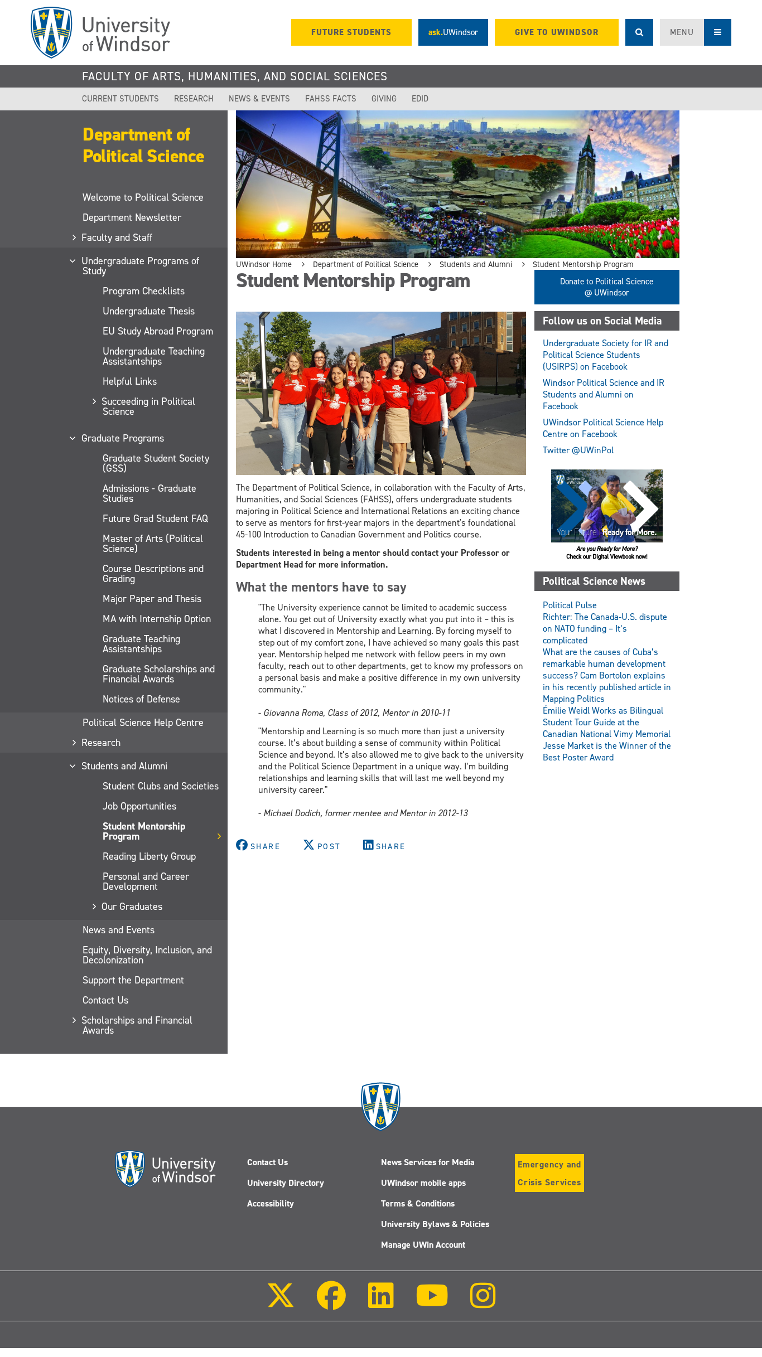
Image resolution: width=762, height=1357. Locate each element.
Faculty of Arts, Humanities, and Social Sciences (235, 76)
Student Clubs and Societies (161, 786)
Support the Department (133, 980)
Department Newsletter (132, 217)
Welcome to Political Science (143, 197)
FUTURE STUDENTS (351, 32)
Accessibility (270, 1203)
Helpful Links (130, 381)
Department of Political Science (144, 145)
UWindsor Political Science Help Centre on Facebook (603, 428)
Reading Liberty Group (149, 856)
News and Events (119, 930)
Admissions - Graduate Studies (149, 493)
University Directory (285, 1183)
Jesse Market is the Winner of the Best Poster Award (607, 751)
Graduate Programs (123, 438)
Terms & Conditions (418, 1203)
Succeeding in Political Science (149, 406)
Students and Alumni (125, 766)
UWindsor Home (264, 264)
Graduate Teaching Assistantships (141, 644)
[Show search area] (639, 32)
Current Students (120, 98)
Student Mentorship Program (144, 831)
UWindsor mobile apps (423, 1183)
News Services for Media (428, 1162)
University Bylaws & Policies (435, 1224)
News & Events (259, 98)
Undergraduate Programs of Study (141, 266)
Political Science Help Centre (143, 722)
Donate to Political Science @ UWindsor (606, 287)
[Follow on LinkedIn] (380, 1303)
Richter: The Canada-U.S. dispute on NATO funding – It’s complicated (605, 628)
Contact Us (105, 1000)
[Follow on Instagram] (483, 1303)
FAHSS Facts (330, 98)
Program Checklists (144, 291)
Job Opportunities (139, 806)
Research (194, 98)
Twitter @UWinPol (578, 450)
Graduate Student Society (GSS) (156, 463)
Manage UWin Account (423, 1245)
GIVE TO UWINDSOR (557, 32)
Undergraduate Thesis (149, 311)
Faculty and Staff (117, 237)
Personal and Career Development (146, 881)
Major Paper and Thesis (152, 598)
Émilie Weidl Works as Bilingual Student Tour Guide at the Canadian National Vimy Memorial (607, 722)
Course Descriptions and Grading (153, 573)
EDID (420, 98)
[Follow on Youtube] (432, 1303)
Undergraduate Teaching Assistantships (154, 356)
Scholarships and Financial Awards (137, 1025)
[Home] (100, 33)
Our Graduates (132, 906)
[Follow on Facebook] (331, 1303)
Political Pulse (570, 605)
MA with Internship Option (157, 619)
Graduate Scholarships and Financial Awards (159, 674)
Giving (384, 98)
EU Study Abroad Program (158, 331)
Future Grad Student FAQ (155, 518)
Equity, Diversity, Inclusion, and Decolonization (147, 955)
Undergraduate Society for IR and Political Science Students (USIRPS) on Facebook (605, 354)
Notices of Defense (141, 699)
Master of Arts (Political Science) (153, 543)
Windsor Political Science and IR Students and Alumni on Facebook (603, 394)
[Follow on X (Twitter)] (280, 1303)
